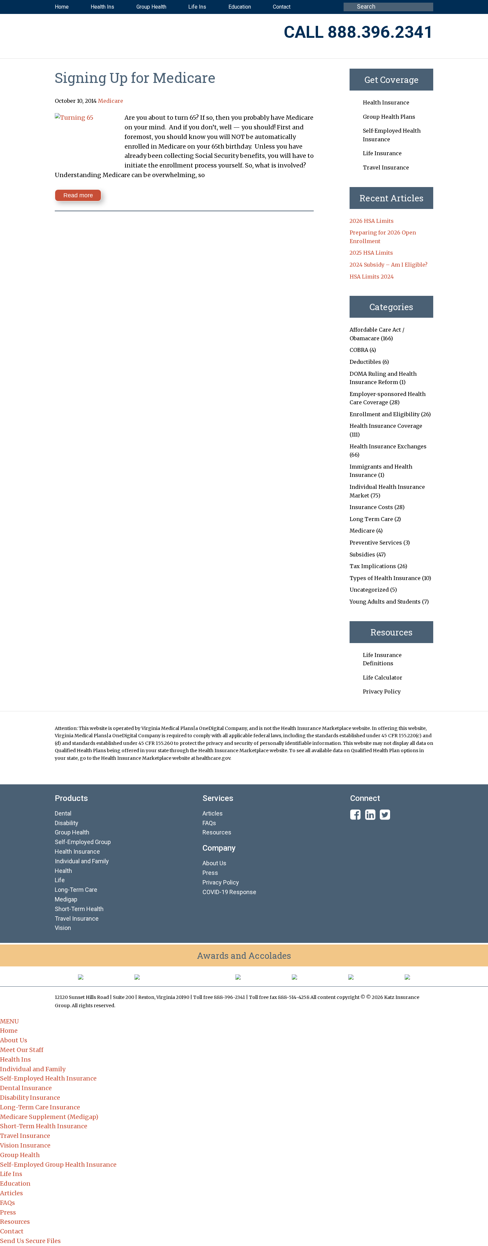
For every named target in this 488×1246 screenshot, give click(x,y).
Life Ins (11, 1174)
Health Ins (15, 1059)
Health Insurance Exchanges (388, 446)
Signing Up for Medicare (135, 77)
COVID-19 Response (229, 891)
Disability (66, 823)
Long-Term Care (76, 889)
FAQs (209, 823)
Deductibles (365, 362)
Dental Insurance (26, 1088)
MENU (9, 1021)
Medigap (66, 899)
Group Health (72, 832)
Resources (217, 832)
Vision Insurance (25, 1145)
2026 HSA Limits (372, 221)
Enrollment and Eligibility (385, 414)
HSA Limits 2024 (372, 276)
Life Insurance (382, 153)
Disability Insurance (30, 1097)
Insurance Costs (371, 507)
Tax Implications (373, 566)
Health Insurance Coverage (386, 426)
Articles (213, 813)
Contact (12, 1231)
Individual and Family (32, 1069)
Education (15, 1183)
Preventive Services (376, 542)
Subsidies (362, 554)
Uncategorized (369, 589)
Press (210, 872)
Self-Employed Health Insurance (48, 1078)
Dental (63, 813)
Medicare (110, 101)
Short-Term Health (79, 908)
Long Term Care (371, 519)
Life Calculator (382, 677)
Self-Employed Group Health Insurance (58, 1164)
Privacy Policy (382, 691)
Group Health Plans (389, 116)
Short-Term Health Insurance (43, 1126)
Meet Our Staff (21, 1050)
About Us (214, 863)
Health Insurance (386, 102)
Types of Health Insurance (385, 578)
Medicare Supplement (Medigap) (49, 1117)
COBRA (359, 350)
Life (60, 880)
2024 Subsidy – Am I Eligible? (389, 264)
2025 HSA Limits (371, 252)
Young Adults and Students (385, 601)
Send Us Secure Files (30, 1241)
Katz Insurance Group (137, 33)
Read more (78, 195)
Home (9, 1030)
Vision (63, 927)
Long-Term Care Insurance (40, 1107)
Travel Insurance (386, 167)
